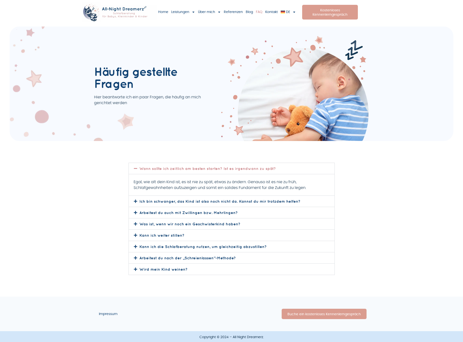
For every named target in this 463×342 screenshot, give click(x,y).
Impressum (108, 314)
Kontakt (271, 12)
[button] (231, 168)
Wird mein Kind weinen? (163, 269)
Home (163, 12)
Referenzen (233, 12)
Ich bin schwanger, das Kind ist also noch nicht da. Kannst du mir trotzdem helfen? (219, 201)
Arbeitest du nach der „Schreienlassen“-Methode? (187, 258)
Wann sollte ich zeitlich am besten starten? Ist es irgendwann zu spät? (207, 168)
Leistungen (180, 12)
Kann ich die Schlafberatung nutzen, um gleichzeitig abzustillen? (203, 246)
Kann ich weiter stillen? (161, 235)
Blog (249, 12)
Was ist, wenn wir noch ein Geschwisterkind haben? (189, 224)
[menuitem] (288, 12)
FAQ (259, 12)
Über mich (206, 12)
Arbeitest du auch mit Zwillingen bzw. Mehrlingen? (188, 212)
